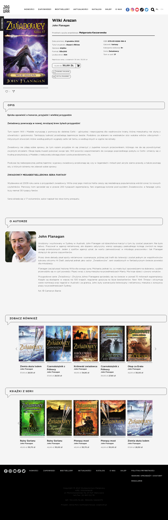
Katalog (97, 9)
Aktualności (80, 9)
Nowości (29, 9)
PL (157, 9)
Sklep (108, 9)
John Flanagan (61, 25)
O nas (118, 9)
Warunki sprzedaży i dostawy (146, 476)
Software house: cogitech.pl (93, 505)
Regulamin (136, 481)
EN (162, 9)
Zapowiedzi (44, 9)
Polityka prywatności (142, 470)
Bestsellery (62, 9)
